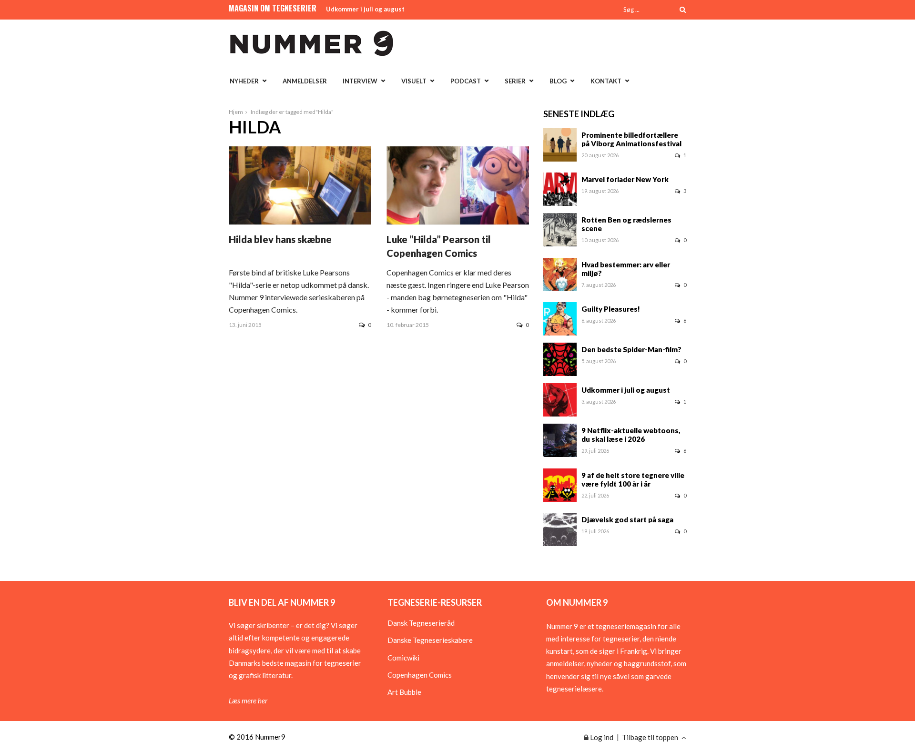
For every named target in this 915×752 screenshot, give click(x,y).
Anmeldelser (305, 81)
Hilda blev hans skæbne (280, 239)
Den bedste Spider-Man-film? (631, 349)
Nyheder (244, 81)
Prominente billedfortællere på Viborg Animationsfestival (631, 139)
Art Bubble (404, 692)
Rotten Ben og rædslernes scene (626, 224)
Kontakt (605, 81)
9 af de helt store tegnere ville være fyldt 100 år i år (632, 479)
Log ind (601, 737)
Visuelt (414, 81)
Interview (360, 81)
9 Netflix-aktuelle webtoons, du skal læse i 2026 (631, 434)
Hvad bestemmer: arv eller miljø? (625, 268)
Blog (558, 81)
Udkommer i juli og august (365, 9)
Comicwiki (403, 657)
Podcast (465, 81)
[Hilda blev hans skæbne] (300, 221)
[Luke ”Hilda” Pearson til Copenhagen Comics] (457, 221)
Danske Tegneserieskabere (430, 640)
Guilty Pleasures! (610, 309)
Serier (515, 81)
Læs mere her (248, 700)
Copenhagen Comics (419, 675)
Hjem (236, 111)
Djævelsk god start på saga (627, 519)
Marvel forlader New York (625, 179)
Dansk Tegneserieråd (421, 623)
